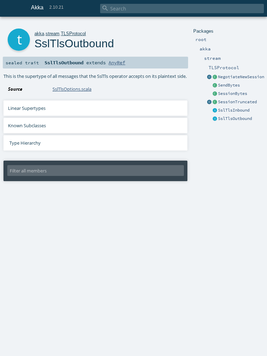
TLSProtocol (73, 33)
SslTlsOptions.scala (71, 89)
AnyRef (116, 62)
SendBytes (229, 85)
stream (52, 33)
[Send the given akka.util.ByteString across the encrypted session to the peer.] (215, 85)
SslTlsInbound (234, 110)
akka (39, 33)
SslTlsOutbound (235, 118)
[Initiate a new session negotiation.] (215, 77)
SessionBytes (232, 93)
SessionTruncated (237, 101)
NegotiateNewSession (241, 76)
